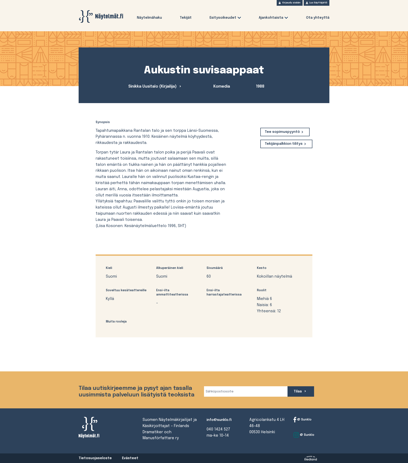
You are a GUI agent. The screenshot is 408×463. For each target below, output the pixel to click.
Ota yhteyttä (317, 18)
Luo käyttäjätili (318, 3)
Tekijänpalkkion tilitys (284, 144)
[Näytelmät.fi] (101, 16)
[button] (239, 19)
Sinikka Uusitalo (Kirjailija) (153, 86)
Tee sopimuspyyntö (282, 132)
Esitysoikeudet (223, 18)
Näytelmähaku (149, 18)
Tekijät (186, 18)
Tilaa (298, 391)
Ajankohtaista (271, 18)
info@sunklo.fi (219, 420)
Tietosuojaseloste (95, 458)
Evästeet (130, 458)
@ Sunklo (304, 419)
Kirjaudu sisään (291, 3)
